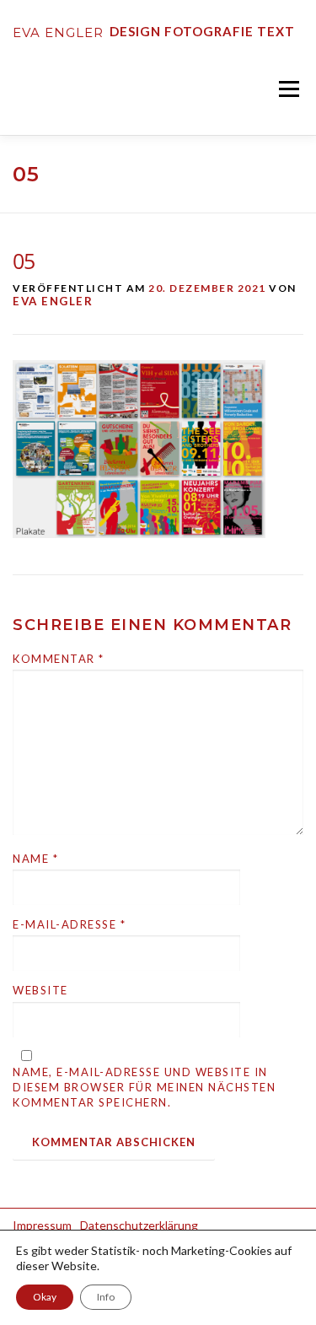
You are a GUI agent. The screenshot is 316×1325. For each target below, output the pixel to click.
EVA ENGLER (58, 32)
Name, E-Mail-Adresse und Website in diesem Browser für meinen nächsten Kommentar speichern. (144, 1087)
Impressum (42, 1225)
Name (35, 858)
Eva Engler (53, 301)
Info (106, 1296)
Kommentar (58, 658)
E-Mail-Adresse (69, 924)
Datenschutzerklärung (139, 1225)
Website (40, 990)
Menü (288, 88)
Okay (44, 1296)
